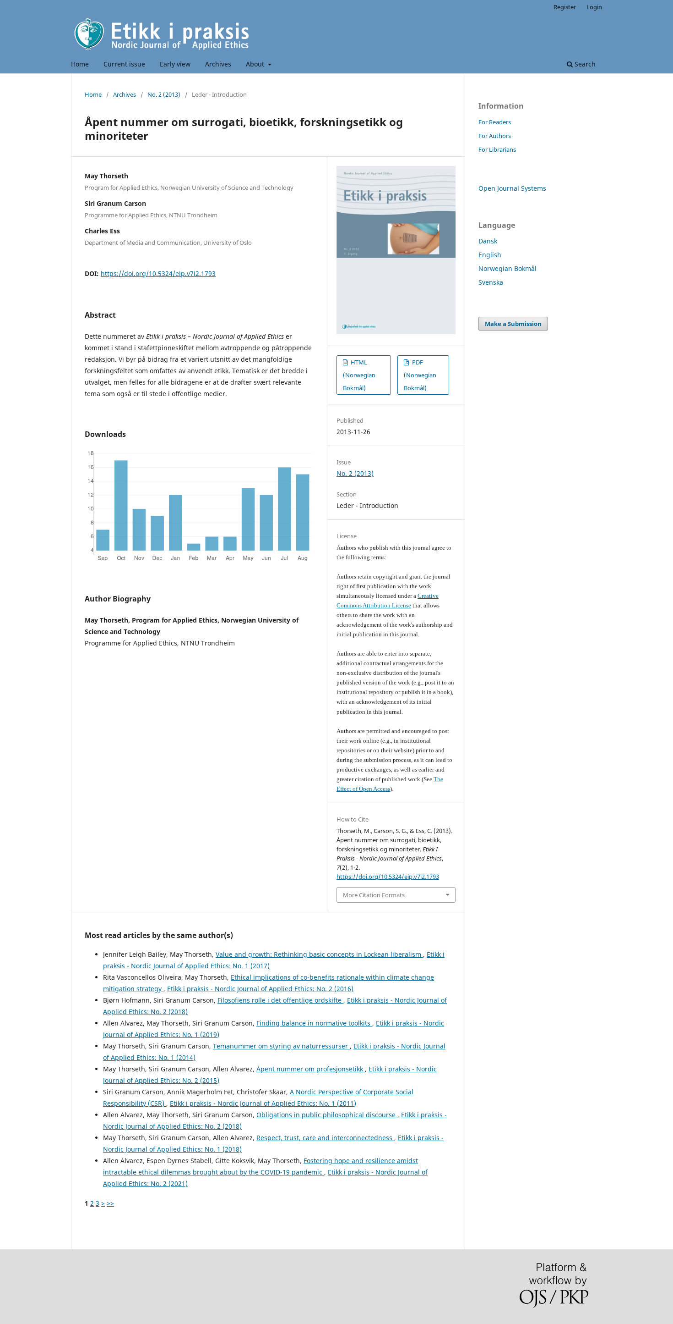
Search (584, 64)
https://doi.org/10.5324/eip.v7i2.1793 (158, 273)
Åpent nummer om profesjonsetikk (310, 1069)
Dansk (487, 241)
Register (565, 7)
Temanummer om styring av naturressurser (281, 1046)
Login (594, 7)
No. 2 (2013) (163, 94)
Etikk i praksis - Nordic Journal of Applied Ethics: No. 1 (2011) (263, 1103)
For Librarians (497, 149)
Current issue (124, 64)
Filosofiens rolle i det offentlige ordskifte (280, 1000)
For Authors (494, 136)
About (256, 64)
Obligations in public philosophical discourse (326, 1114)
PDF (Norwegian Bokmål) (420, 375)
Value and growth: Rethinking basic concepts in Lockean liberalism (319, 954)
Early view (175, 64)
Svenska (490, 282)
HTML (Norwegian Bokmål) (359, 375)
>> (110, 1203)
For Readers (494, 122)
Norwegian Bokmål (507, 268)
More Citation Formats (374, 895)
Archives (218, 64)
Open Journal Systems (512, 188)
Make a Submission (513, 324)
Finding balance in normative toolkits (314, 1023)
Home (80, 64)
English (489, 254)
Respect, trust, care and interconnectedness (325, 1137)
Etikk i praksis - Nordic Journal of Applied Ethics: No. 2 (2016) (260, 988)
